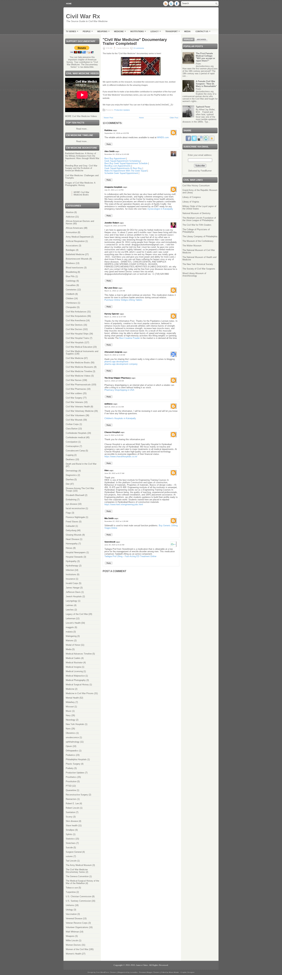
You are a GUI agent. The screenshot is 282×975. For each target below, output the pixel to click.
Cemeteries (71, 289)
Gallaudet (70, 526)
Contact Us (203, 31)
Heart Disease (72, 539)
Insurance (70, 579)
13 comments (138, 48)
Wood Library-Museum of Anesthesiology (194, 274)
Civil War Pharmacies (76, 389)
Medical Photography (76, 680)
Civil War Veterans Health (78, 406)
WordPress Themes (108, 972)
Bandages (70, 250)
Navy (68, 715)
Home (68, 4)
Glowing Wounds (74, 535)
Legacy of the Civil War (77, 614)
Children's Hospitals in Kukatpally (120, 418)
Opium (69, 746)
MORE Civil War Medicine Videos (81, 116)
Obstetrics (71, 733)
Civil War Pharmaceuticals (78, 384)
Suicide (69, 847)
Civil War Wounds (74, 420)
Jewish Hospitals (74, 596)
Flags (68, 513)
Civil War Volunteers (75, 415)
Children (69, 298)
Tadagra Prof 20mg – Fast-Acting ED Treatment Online (130, 556)
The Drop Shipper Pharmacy (117, 378)
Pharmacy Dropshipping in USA (119, 390)
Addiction (70, 216)
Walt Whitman (72, 931)
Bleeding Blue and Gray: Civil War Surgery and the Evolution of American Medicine (81, 168)
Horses (69, 548)
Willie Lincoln (72, 940)
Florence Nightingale (75, 517)
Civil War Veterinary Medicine (80, 411)
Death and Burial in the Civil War (81, 464)
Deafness (70, 459)
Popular (188, 39)
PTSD (68, 786)
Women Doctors (73, 945)
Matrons (69, 640)
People (88, 31)
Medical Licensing (74, 671)
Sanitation (70, 812)
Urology (69, 909)
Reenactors (71, 799)
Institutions (138, 31)
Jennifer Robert (111, 223)
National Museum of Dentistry (196, 213)
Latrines (69, 605)
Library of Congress (191, 197)
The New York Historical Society (197, 264)
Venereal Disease (74, 918)
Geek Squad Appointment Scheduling (122, 161)
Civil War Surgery (74, 398)
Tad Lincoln (71, 861)
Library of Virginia (190, 201)
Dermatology (72, 470)
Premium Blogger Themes (149, 972)
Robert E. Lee (72, 803)
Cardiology (71, 281)
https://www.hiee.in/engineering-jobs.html (123, 504)
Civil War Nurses (74, 380)
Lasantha (133, 972)
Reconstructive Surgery (77, 794)
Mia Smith (109, 518)
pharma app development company (121, 364)
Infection (70, 570)
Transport (172, 31)
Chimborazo (71, 303)
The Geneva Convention (77, 876)
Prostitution (71, 781)
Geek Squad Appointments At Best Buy (123, 168)
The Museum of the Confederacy (197, 241)
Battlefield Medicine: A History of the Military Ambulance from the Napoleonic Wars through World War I (82, 157)
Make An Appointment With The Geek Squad (125, 170)
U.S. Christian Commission (78, 896)
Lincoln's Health (73, 623)
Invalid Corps (72, 583)
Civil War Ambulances (76, 311)
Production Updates (75, 772)
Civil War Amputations (76, 316)
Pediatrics (70, 755)
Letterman (70, 618)
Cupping (69, 455)
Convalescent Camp (75, 450)
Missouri (70, 706)
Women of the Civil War (77, 949)
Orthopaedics (72, 750)
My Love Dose (111, 288)
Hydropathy (71, 561)
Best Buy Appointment (115, 158)
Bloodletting (71, 272)
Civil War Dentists (74, 325)
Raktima (108, 130)
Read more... (82, 129)
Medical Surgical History (77, 684)
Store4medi (109, 542)
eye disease (71, 504)
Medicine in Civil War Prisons (80, 693)
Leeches (70, 609)
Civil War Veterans (74, 402)
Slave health (72, 825)
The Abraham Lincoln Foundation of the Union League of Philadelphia (199, 219)
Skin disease (72, 821)
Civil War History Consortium (196, 185)
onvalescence (72, 737)
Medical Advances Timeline (79, 654)
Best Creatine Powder (129, 338)
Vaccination (71, 914)
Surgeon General (74, 852)
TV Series (72, 31)
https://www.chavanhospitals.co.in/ (120, 456)
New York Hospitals (75, 724)
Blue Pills (70, 276)
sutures (69, 856)
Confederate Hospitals (76, 433)
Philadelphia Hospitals (76, 759)
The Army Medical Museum (79, 865)
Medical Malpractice (75, 676)
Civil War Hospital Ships (77, 333)
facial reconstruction (75, 508)
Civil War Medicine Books (78, 362)
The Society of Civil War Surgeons (198, 269)
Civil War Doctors (74, 329)
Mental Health (72, 698)
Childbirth (70, 294)
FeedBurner (206, 170)
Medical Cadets (73, 658)
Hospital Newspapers (76, 552)
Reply (109, 144)
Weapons (103, 31)
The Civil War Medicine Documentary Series (77, 870)
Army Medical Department (78, 237)
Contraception (72, 446)
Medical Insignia (73, 667)
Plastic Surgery (73, 764)
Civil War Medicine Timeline (79, 371)
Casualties (71, 285)
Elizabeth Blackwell (75, 495)
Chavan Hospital (112, 432)
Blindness (70, 263)
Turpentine (71, 892)
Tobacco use (72, 887)
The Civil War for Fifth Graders (196, 225)
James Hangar (72, 587)
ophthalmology (72, 742)
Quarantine (71, 790)
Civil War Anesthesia (75, 320)
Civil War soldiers (74, 393)
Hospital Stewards (74, 557)
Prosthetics (71, 777)
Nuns (68, 728)
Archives (201, 39)
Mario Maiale (174, 972)
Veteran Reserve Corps (77, 923)
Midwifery (70, 702)
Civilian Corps (72, 424)
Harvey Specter (111, 314)
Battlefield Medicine (75, 254)
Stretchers (71, 843)
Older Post (174, 118)
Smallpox (70, 830)
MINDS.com (163, 137)
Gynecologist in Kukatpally (160, 209)
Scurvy (69, 816)
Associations (72, 245)
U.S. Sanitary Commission (78, 901)
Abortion (70, 212)
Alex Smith (109, 151)
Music (68, 711)
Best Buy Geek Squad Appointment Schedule (126, 163)
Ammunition (71, 232)
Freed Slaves (72, 521)
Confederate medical (75, 437)
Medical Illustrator (74, 662)
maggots (70, 627)
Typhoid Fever (203, 107)
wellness (108, 404)
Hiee (106, 470)
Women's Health (73, 953)
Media (187, 31)
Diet (68, 484)
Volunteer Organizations (77, 927)
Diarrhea (70, 479)
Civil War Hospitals (75, 342)
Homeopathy (72, 543)
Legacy (155, 31)
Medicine (120, 31)
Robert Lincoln (72, 808)
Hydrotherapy (72, 565)
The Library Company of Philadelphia (199, 236)
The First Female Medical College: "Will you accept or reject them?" (205, 57)
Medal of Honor (73, 645)
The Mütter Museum (192, 245)
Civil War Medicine (74, 358)
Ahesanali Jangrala (113, 352)
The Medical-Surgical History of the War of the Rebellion (82, 882)
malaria (69, 631)
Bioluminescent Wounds (77, 259)
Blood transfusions (74, 267)
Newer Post (108, 118)
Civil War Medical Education (79, 347)
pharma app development (116, 361)
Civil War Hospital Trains (77, 338)
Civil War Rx (83, 16)
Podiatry (70, 768)
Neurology (70, 720)
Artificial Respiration (75, 241)
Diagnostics (71, 475)
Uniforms (70, 905)
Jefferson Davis (73, 592)
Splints (69, 834)
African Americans (74, 228)
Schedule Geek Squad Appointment (121, 173)
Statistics (70, 838)
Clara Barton (72, 428)
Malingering (71, 636)
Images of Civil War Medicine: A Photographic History (80, 184)
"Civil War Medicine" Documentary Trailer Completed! (135, 42)
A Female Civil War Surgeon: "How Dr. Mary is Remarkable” (206, 83)
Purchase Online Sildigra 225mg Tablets (123, 300)
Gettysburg (71, 530)
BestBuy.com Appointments (117, 166)
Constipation (72, 442)
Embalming (71, 499)
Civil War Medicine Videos (78, 376)
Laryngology (71, 601)
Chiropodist (71, 307)
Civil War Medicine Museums (79, 367)
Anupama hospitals (113, 187)
